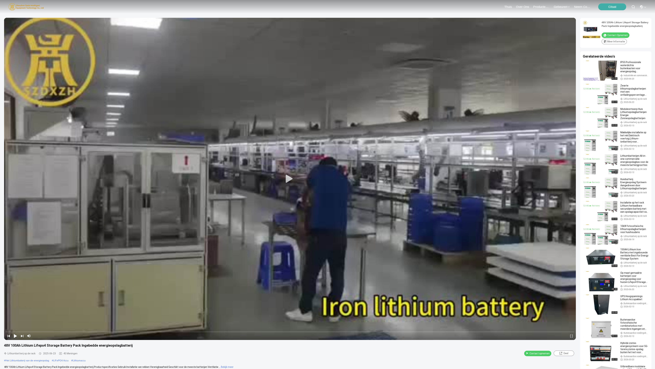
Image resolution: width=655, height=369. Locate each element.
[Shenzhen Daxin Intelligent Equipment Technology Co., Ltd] (26, 7)
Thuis (508, 7)
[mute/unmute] (29, 335)
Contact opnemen (540, 353)
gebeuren (560, 7)
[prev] (8, 335)
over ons (522, 7)
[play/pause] (15, 335)
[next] (22, 335)
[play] (290, 179)
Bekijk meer (227, 367)
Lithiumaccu (79, 360)
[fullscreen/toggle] (571, 335)
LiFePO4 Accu (61, 360)
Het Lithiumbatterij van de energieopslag (27, 360)
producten (540, 7)
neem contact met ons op (582, 7)
